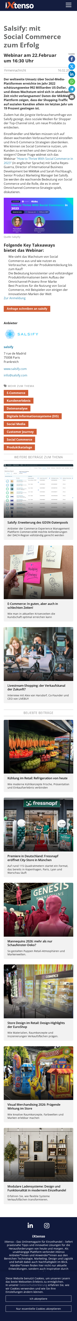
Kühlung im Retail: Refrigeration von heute (37, 778)
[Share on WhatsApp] (71, 81)
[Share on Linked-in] (71, 74)
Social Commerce (19, 439)
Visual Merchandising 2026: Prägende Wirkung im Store (33, 1106)
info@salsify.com (15, 375)
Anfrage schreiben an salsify (27, 308)
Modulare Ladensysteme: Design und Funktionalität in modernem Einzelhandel (36, 1188)
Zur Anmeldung (15, 298)
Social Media (16, 424)
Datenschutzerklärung (33, 1285)
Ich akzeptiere (38, 1298)
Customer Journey (20, 432)
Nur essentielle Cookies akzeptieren (38, 1308)
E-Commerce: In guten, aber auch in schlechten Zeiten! (32, 606)
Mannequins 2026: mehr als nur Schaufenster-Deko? (29, 943)
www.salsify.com (15, 369)
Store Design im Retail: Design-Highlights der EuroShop (36, 1025)
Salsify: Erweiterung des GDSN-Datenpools (37, 522)
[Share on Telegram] (71, 89)
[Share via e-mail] (71, 96)
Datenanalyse (17, 408)
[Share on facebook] (71, 59)
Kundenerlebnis (18, 401)
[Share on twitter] (71, 66)
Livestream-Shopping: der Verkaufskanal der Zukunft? (36, 688)
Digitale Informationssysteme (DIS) (33, 416)
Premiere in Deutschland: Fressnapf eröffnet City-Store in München (32, 858)
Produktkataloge (19, 447)
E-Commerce (16, 393)
